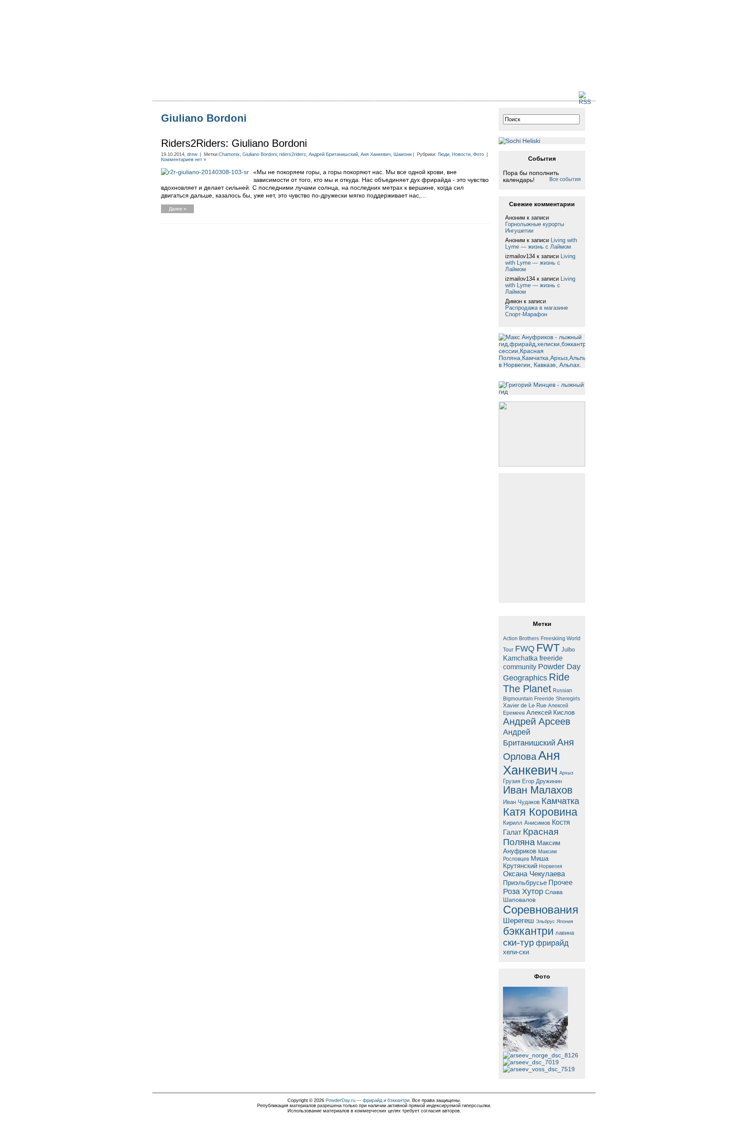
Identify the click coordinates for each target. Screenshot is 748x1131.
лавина (564, 933)
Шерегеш (518, 921)
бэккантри (528, 931)
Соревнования (540, 909)
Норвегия (550, 866)
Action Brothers (521, 638)
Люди (389, 95)
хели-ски (516, 952)
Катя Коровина (540, 812)
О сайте (476, 95)
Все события (565, 179)
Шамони (402, 154)
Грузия (511, 781)
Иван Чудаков (521, 802)
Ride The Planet (536, 682)
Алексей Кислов (550, 712)
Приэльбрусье (525, 882)
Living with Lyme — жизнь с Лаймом (541, 243)
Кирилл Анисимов (526, 823)
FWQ (525, 648)
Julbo (568, 649)
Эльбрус (545, 921)
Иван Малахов (538, 790)
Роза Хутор (523, 891)
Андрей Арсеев (537, 721)
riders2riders (292, 154)
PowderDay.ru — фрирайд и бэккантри (367, 1100)
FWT (548, 648)
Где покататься (431, 95)
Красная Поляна (530, 836)
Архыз (566, 772)
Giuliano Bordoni (259, 154)
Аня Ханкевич (376, 154)
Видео (327, 95)
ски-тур (518, 942)
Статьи (240, 95)
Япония (565, 921)
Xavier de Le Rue (524, 706)
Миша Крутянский (525, 862)
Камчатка (560, 801)
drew (192, 154)
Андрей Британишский (333, 154)
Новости (206, 95)
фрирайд (552, 942)
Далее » (177, 208)
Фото (298, 95)
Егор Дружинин (542, 781)
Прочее (560, 882)
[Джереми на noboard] (531, 1062)
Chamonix (229, 154)
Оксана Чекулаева (534, 873)
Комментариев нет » (183, 159)
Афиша (358, 95)
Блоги (270, 95)
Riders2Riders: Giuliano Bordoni (234, 143)
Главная (170, 95)
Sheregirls (568, 698)
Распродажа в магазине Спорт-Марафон (536, 311)
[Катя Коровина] (539, 1069)
